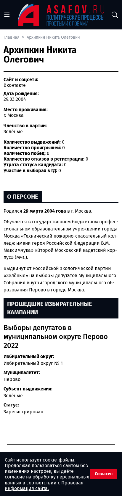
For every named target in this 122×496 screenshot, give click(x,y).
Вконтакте (15, 85)
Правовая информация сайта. (44, 485)
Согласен (104, 473)
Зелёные (13, 395)
